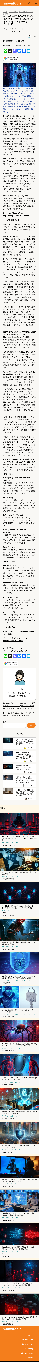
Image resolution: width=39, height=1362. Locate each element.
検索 (4, 722)
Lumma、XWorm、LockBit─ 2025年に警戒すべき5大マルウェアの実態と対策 (19, 1078)
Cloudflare (7, 597)
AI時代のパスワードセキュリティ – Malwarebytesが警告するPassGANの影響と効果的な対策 (19, 977)
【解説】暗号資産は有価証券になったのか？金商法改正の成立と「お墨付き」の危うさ (25, 742)
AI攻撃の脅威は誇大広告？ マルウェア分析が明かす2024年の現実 (19, 1011)
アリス (34, 36)
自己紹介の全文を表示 (18, 696)
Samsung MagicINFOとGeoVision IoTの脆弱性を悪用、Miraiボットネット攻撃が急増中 (19, 1318)
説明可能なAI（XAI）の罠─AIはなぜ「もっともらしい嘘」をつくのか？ (24, 767)
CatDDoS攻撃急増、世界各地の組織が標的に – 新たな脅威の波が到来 (19, 943)
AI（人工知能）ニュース (26, 12)
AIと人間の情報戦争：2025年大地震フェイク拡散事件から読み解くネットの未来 (19, 1180)
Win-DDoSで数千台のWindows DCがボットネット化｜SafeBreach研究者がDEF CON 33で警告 (19, 907)
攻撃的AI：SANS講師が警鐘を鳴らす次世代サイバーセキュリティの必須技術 (19, 1112)
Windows (4, 912)
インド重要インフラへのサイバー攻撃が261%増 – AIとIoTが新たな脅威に (19, 1146)
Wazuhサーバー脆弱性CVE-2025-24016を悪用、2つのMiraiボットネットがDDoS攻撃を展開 (19, 1284)
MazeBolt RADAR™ (10, 583)
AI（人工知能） (13, 12)
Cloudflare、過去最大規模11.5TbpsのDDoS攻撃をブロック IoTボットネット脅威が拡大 (19, 1248)
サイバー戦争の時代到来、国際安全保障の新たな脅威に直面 (19, 873)
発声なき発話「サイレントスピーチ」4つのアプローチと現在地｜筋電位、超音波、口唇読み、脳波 (25, 779)
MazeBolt (7, 565)
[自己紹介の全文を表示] (28, 696)
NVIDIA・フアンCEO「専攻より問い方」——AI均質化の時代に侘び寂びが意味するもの (25, 793)
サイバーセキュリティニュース (15, 31)
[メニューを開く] (36, 3)
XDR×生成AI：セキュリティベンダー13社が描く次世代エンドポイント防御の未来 (19, 1214)
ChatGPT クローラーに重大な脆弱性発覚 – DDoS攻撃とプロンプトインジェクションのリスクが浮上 (19, 1045)
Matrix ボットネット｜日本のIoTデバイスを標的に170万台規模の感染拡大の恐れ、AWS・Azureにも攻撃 (19, 838)
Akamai (6, 612)
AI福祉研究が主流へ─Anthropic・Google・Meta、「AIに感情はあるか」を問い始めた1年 (24, 755)
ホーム (5, 12)
